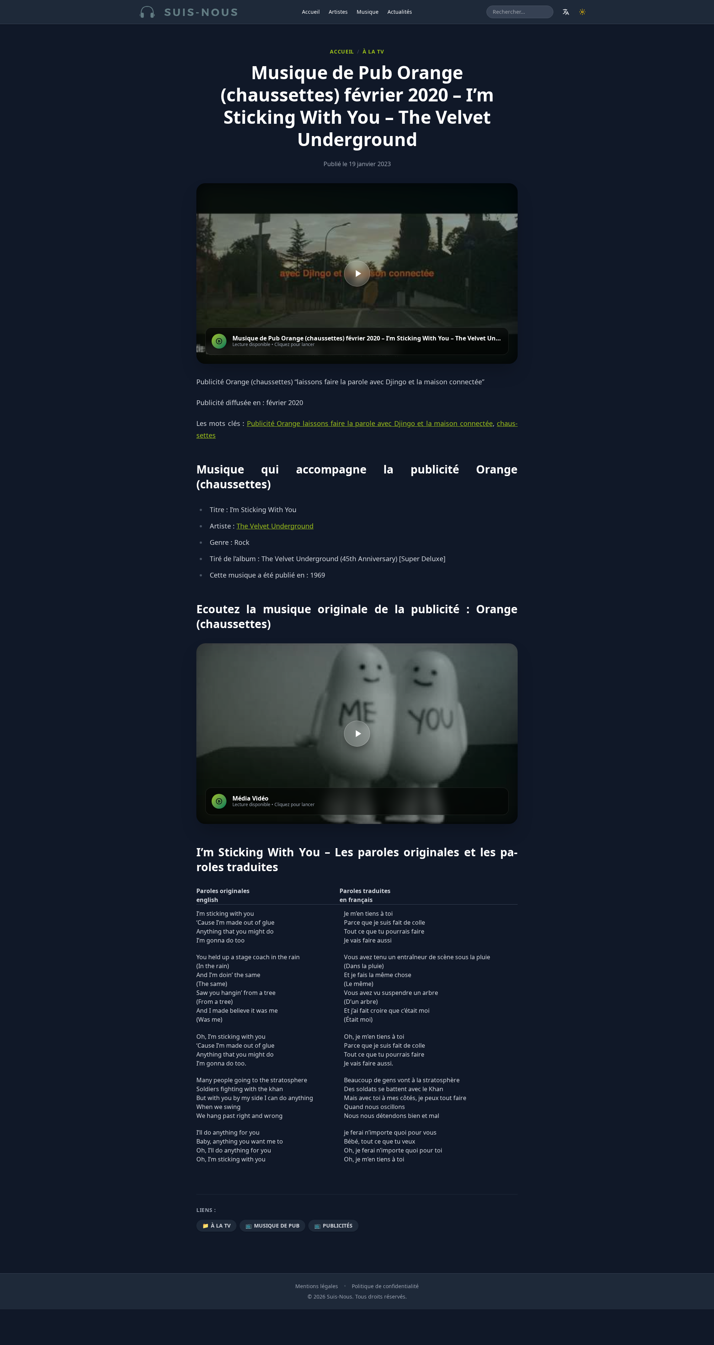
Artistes (338, 11)
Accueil (311, 11)
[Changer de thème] (582, 12)
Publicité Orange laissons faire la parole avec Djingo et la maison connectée (370, 423)
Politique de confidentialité (385, 1286)
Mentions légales (316, 1286)
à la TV (373, 51)
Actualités (399, 11)
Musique (368, 11)
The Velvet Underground (275, 525)
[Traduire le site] (566, 12)
